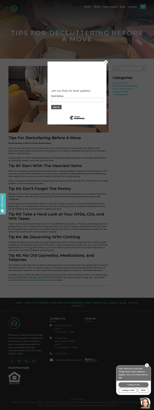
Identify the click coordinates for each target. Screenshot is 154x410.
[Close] (106, 62)
